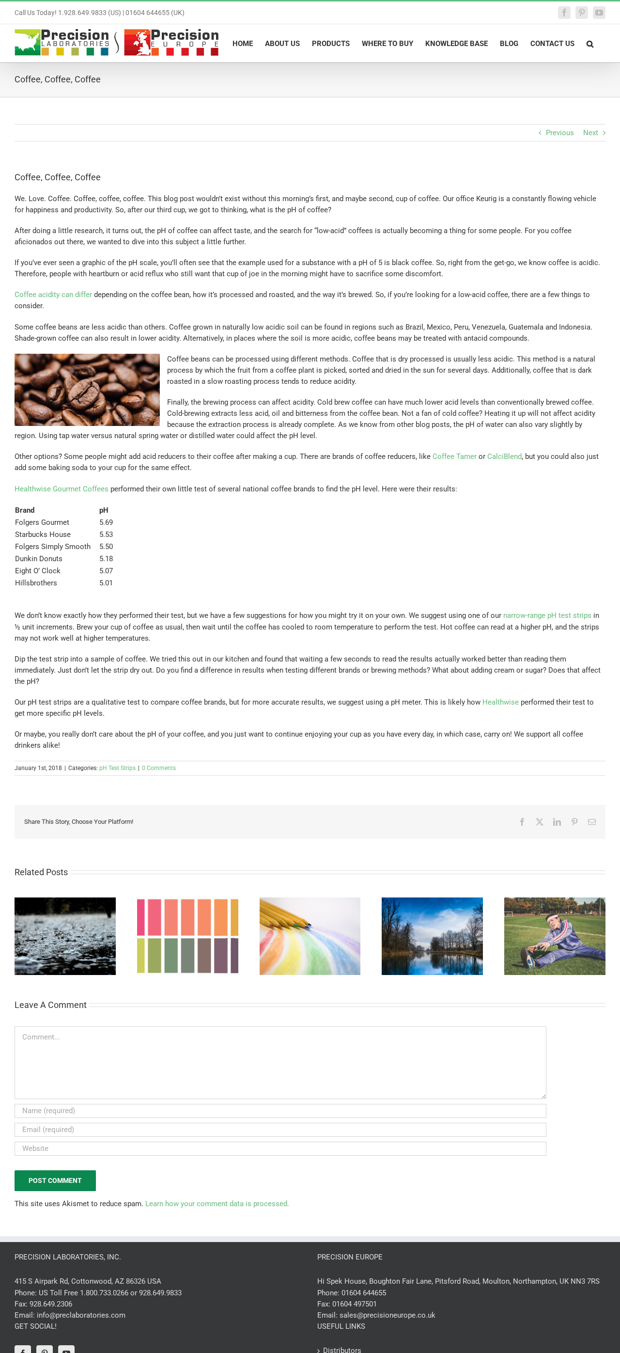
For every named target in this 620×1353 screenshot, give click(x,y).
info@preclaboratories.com (81, 1315)
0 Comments (159, 768)
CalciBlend (504, 456)
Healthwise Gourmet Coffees (61, 489)
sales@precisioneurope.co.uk (387, 1315)
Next (590, 132)
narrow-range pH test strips (547, 615)
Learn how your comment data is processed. (217, 1203)
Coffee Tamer (455, 456)
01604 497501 (354, 1304)
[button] (590, 43)
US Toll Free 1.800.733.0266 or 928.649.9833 (110, 1293)
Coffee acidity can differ (53, 294)
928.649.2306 (51, 1304)
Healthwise (500, 702)
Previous (560, 132)
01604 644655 (363, 1293)
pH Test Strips (117, 768)
